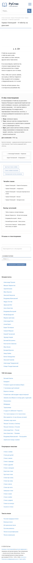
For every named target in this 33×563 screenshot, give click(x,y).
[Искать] (29, 11)
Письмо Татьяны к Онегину (12, 423)
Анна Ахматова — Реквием (12, 433)
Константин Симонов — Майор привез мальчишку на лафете (15, 225)
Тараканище (7, 407)
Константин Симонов (10, 343)
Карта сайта (22, 559)
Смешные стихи (8, 490)
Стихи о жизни (8, 458)
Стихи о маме (8, 494)
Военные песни (8, 522)
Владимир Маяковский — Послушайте (15, 436)
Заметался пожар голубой (11, 440)
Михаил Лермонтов (9, 285)
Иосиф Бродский (9, 314)
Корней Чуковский (9, 334)
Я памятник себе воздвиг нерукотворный (16, 394)
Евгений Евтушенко (9, 340)
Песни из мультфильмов (11, 532)
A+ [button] (18, 48)
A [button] (13, 49)
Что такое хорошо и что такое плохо (15, 414)
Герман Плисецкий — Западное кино (15, 200)
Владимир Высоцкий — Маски (13, 218)
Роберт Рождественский (11, 366)
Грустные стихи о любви (11, 167)
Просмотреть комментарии (16, 264)
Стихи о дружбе (8, 464)
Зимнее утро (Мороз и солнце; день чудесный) (17, 398)
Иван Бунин (7, 347)
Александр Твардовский (11, 363)
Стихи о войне (8, 497)
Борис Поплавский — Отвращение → (16, 157)
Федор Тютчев (8, 301)
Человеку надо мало (10, 420)
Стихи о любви (8, 452)
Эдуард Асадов (8, 337)
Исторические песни (10, 525)
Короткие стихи (8, 471)
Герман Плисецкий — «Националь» (14, 188)
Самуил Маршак (9, 331)
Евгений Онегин (8, 378)
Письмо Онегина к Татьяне (12, 427)
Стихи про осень (8, 477)
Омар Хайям (7, 353)
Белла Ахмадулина (9, 356)
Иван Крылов (8, 292)
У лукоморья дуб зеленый (11, 388)
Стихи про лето (8, 487)
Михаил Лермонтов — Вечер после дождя (16, 215)
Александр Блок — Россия (11, 430)
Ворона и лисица (9, 391)
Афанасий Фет (8, 305)
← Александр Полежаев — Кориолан (16, 153)
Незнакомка (7, 401)
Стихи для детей (8, 455)
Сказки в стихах (8, 507)
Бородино (6, 381)
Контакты (23, 557)
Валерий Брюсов (9, 350)
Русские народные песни (11, 519)
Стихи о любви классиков (11, 170)
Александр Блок (8, 321)
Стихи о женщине (9, 468)
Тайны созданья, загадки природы (14, 212)
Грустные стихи (8, 474)
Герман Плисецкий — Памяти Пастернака (16, 185)
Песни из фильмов (9, 535)
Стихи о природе (8, 461)
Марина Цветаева (9, 318)
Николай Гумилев (9, 360)
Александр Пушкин (9, 282)
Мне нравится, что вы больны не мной (15, 417)
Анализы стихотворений (8, 549)
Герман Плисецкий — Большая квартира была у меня (17, 192)
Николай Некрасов (9, 295)
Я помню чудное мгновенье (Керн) (14, 385)
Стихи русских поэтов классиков (13, 174)
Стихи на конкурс (9, 503)
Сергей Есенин (8, 289)
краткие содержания (21, 549)
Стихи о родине (8, 500)
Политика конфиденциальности (10, 559)
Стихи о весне (8, 484)
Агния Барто (7, 324)
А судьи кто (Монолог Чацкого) (13, 410)
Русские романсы (9, 528)
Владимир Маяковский (11, 298)
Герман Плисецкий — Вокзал (13, 196)
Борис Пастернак (9, 327)
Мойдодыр (7, 404)
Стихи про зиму (8, 481)
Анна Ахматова (8, 308)
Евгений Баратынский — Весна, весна (15, 221)
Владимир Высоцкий (10, 311)
